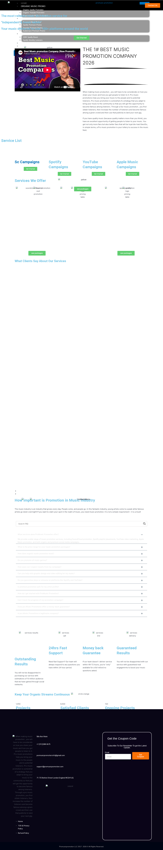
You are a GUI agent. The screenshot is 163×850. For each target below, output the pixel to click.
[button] (81, 491)
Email (107, 752)
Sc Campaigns (27, 162)
